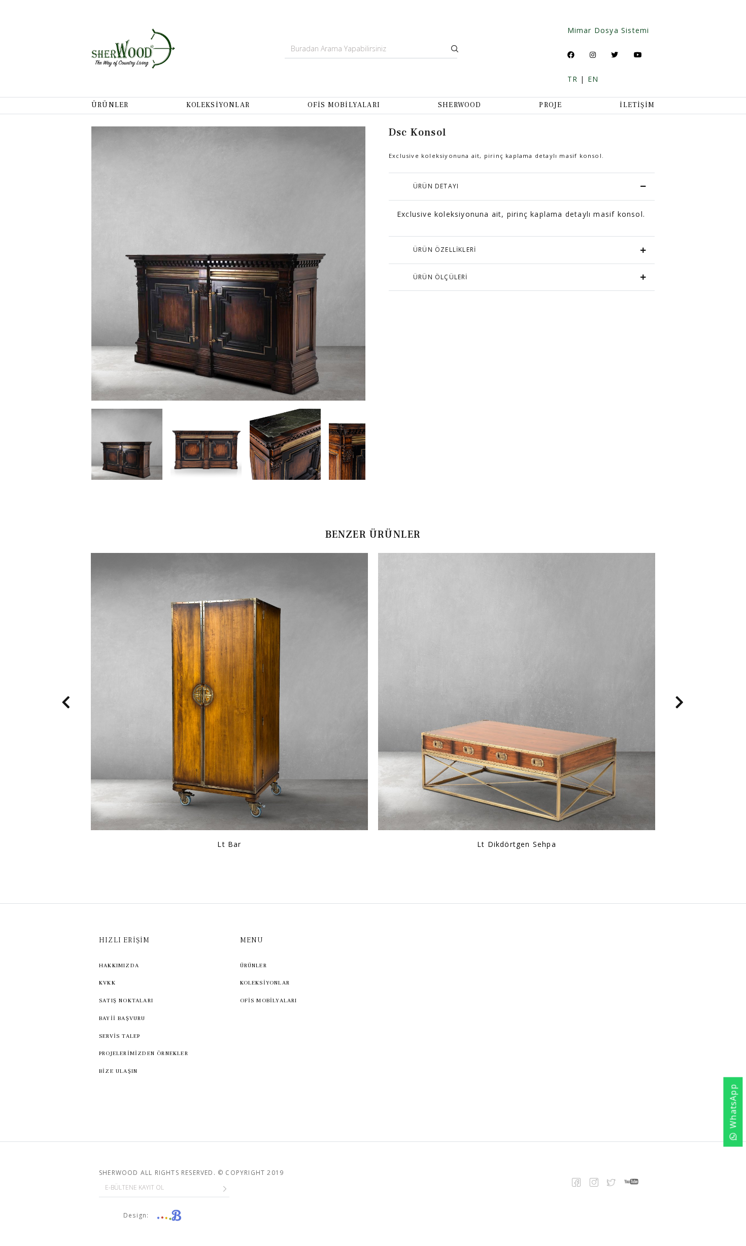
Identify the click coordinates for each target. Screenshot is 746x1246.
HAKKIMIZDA (119, 965)
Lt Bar (229, 844)
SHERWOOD (460, 105)
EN (593, 79)
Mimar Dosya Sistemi (608, 30)
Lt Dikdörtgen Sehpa (516, 844)
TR (572, 79)
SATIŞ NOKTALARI (126, 1000)
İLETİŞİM (637, 105)
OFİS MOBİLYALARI (344, 105)
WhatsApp (733, 1106)
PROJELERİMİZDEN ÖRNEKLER (143, 1053)
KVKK (107, 983)
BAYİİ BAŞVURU (122, 1018)
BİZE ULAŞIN (118, 1071)
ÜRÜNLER (109, 105)
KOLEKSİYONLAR (218, 105)
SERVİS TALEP (119, 1036)
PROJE (550, 105)
